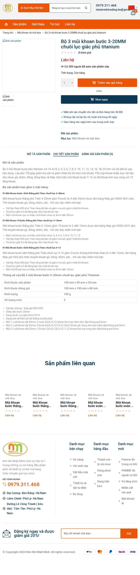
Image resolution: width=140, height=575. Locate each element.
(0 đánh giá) (84, 52)
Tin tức (55, 24)
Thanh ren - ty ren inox (104, 462)
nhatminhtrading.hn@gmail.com (105, 9)
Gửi (129, 533)
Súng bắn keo (103, 484)
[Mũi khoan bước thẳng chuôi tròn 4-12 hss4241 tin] (42, 381)
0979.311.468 (105, 5)
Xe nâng (78, 459)
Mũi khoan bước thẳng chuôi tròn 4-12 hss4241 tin (42, 404)
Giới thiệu (38, 24)
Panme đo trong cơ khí (129, 462)
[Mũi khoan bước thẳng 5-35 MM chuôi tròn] (14, 381)
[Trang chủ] (8, 7)
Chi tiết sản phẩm (66, 154)
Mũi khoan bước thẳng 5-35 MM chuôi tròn (13, 404)
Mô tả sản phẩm (38, 154)
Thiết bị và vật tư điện (79, 485)
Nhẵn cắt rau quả (127, 490)
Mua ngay (101, 99)
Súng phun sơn (104, 473)
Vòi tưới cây (80, 466)
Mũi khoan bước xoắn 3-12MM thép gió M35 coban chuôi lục (97, 404)
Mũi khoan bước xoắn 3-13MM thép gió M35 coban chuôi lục (125, 404)
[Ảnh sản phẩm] (29, 65)
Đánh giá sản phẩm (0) (97, 154)
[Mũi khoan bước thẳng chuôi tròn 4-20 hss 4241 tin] (70, 381)
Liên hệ (70, 24)
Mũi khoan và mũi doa (86, 138)
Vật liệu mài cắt (80, 474)
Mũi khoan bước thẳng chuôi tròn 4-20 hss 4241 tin (69, 404)
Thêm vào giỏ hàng (109, 82)
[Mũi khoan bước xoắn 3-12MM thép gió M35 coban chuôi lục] (97, 381)
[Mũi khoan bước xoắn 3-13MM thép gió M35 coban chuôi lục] (125, 381)
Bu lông (78, 494)
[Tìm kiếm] (86, 8)
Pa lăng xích (129, 481)
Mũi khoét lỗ (128, 501)
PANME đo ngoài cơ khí (129, 473)
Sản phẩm (19, 24)
